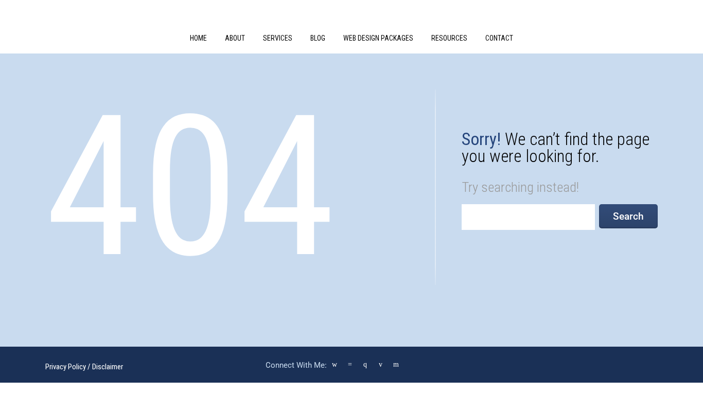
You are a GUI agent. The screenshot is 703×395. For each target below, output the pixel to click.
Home (198, 38)
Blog (317, 38)
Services (277, 38)
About (235, 38)
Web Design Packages (378, 38)
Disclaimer (107, 366)
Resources (449, 38)
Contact (499, 38)
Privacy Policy (65, 366)
